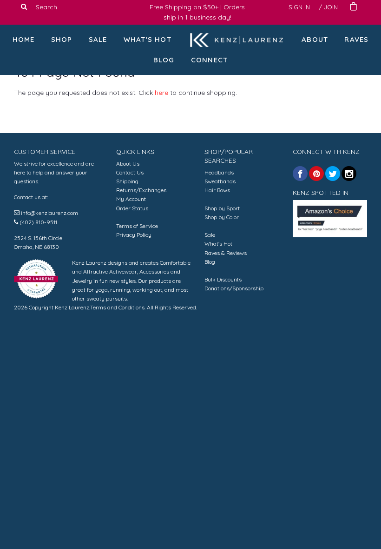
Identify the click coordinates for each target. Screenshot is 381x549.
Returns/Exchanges (141, 190)
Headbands (219, 172)
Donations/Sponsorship (233, 288)
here (161, 92)
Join (331, 7)
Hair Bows (217, 190)
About (315, 39)
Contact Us (130, 172)
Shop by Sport (222, 208)
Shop (61, 39)
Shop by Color (221, 217)
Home (24, 39)
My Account (131, 198)
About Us (127, 163)
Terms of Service (137, 225)
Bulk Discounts (223, 279)
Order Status (132, 208)
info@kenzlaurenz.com (49, 212)
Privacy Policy (133, 234)
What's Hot (147, 39)
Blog (164, 59)
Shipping (127, 181)
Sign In (299, 7)
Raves (356, 39)
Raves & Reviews (225, 252)
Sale (98, 39)
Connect (209, 59)
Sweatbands (220, 181)
